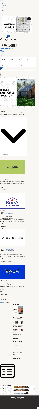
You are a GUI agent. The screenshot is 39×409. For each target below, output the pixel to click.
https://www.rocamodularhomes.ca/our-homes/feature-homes (12, 212)
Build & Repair (2, 51)
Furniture (11, 60)
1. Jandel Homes (3, 152)
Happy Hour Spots (3, 392)
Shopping (28, 60)
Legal (19, 59)
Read (0, 390)
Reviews (28, 58)
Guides (2, 14)
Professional (20, 65)
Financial (11, 58)
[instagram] (2, 404)
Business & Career (3, 59)
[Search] (7, 37)
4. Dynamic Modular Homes (5, 154)
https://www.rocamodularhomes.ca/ (9, 213)
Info (10, 65)
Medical (19, 60)
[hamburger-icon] (1, 50)
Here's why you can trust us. (23, 109)
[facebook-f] (2, 403)
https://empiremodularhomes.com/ (9, 249)
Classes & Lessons (3, 52)
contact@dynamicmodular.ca (9, 283)
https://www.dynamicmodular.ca (9, 281)
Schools (28, 59)
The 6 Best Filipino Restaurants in (7, 385)
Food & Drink (2, 55)
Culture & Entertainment (3, 53)
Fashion (2, 65)
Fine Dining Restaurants (5, 388)
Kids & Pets (20, 58)
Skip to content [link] (1, 0)
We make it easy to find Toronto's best (6, 48)
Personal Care (14, 315)
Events (13, 332)
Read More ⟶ (14, 354)
